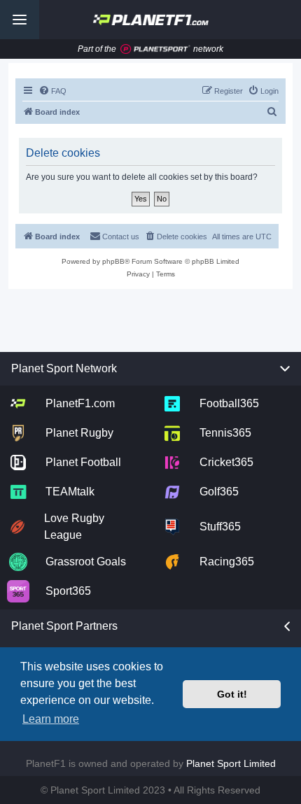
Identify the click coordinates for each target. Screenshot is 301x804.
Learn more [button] (50, 719)
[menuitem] (52, 91)
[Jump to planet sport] (155, 49)
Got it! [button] (232, 694)
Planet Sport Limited (231, 763)
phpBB (113, 261)
